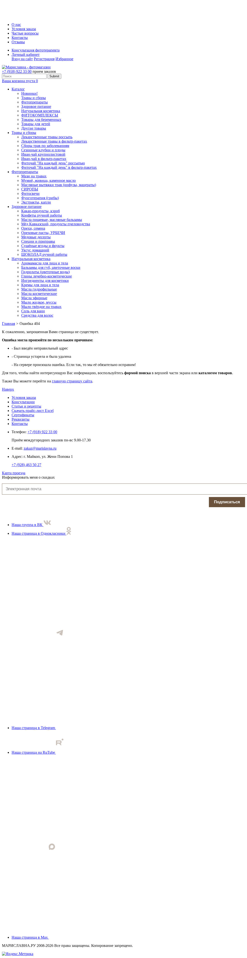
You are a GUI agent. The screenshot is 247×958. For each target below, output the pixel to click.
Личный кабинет (26, 54)
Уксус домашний (35, 250)
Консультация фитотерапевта (36, 50)
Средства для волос (37, 315)
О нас (16, 24)
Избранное (64, 59)
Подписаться (227, 502)
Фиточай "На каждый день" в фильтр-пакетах (59, 167)
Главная (8, 324)
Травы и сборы (33, 98)
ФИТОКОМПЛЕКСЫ (39, 115)
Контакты (20, 38)
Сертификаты (23, 415)
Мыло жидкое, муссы (38, 302)
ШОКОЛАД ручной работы (44, 254)
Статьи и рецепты (26, 406)
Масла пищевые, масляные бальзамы (51, 220)
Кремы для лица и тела (40, 285)
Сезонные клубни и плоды (43, 150)
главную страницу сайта (72, 381)
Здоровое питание (36, 106)
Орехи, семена (33, 228)
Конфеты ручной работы (41, 215)
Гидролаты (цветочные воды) (45, 272)
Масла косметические (39, 294)
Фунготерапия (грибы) (40, 198)
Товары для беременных (41, 119)
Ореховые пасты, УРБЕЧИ (43, 233)
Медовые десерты (36, 237)
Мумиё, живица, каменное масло (48, 180)
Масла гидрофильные (39, 289)
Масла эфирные (34, 298)
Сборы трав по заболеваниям (45, 146)
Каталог (18, 89)
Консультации (23, 402)
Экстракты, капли (36, 202)
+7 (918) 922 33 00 (17, 71)
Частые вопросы (25, 33)
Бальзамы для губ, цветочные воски (50, 267)
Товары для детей (35, 124)
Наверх (8, 389)
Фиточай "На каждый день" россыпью (53, 163)
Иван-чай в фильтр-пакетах (43, 159)
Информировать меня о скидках (28, 477)
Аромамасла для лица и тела (44, 263)
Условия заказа (24, 29)
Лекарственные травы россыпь (46, 137)
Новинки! (29, 93)
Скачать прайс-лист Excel (33, 411)
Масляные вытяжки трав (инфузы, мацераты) (58, 185)
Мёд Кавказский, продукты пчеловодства (55, 224)
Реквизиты (20, 419)
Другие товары (33, 128)
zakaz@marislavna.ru (40, 448)
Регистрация (44, 59)
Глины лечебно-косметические (46, 276)
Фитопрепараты (34, 102)
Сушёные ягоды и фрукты (42, 246)
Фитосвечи (30, 193)
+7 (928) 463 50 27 (26, 465)
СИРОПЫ (29, 189)
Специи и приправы (38, 241)
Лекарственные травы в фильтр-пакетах (54, 141)
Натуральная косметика (40, 111)
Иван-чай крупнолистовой (43, 154)
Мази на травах (34, 176)
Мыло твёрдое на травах (41, 307)
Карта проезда (13, 473)
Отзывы (18, 42)
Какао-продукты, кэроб (40, 211)
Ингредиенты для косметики (45, 280)
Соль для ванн (33, 311)
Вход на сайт (22, 59)
